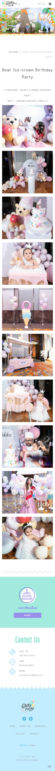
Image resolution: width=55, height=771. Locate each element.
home (12, 726)
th (39, 4)
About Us (25, 726)
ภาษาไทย (23, 745)
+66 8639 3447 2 (27, 655)
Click (27, 615)
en (44, 4)
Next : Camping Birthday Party (27, 101)
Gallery (13, 52)
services (40, 726)
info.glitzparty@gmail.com (31, 675)
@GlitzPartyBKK (26, 665)
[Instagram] (31, 719)
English (33, 745)
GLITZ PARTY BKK (27, 757)
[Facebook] (24, 719)
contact (34, 734)
